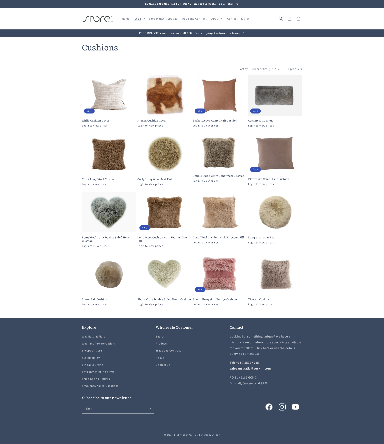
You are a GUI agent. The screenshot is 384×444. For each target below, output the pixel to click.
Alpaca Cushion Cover (152, 121)
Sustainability (91, 358)
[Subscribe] (149, 409)
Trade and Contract (168, 350)
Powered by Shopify (209, 434)
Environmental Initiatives (98, 372)
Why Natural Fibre (93, 336)
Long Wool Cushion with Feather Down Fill (163, 239)
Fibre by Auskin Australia (185, 434)
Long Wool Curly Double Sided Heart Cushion (106, 239)
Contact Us (163, 365)
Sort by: (243, 69)
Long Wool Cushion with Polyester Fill (218, 237)
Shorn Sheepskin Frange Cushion (215, 299)
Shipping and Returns (96, 379)
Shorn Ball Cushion (94, 299)
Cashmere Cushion (260, 121)
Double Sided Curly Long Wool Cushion (219, 175)
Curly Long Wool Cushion (99, 179)
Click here (262, 348)
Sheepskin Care (92, 350)
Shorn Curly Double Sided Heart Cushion (164, 299)
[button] (139, 18)
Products (162, 343)
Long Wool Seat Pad (261, 237)
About (160, 358)
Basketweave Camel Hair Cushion (215, 121)
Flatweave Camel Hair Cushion (268, 179)
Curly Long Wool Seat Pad (154, 179)
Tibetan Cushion (259, 299)
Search (160, 336)
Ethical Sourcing (92, 365)
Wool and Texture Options (99, 343)
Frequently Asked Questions (100, 386)
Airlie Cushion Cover (95, 121)
